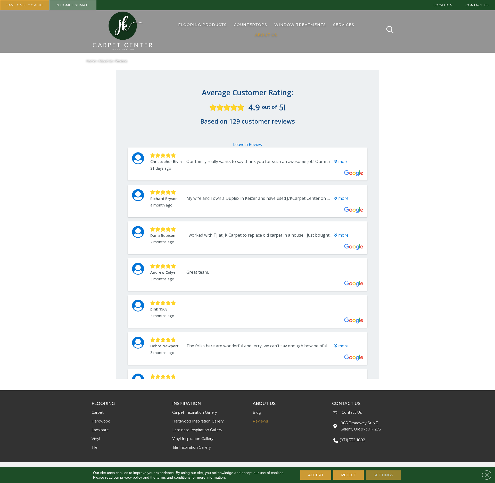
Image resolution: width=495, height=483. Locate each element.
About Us (105, 61)
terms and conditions (173, 477)
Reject (348, 475)
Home (90, 61)
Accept (316, 475)
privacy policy (131, 477)
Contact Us (352, 412)
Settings (383, 475)
